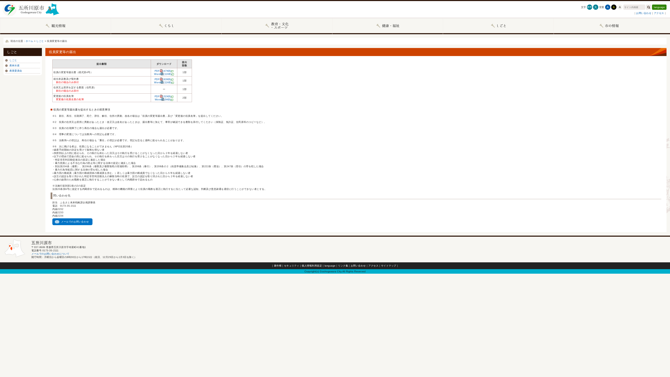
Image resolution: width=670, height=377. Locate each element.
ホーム (29, 41)
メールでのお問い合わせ (75, 221)
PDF (163, 70)
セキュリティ (291, 265)
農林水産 (14, 65)
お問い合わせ (643, 13)
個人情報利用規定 (312, 265)
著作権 (278, 265)
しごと (40, 41)
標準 (589, 7)
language (659, 7)
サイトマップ (388, 265)
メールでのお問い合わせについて (50, 253)
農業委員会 (15, 70)
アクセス (659, 13)
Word (163, 74)
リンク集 (343, 265)
